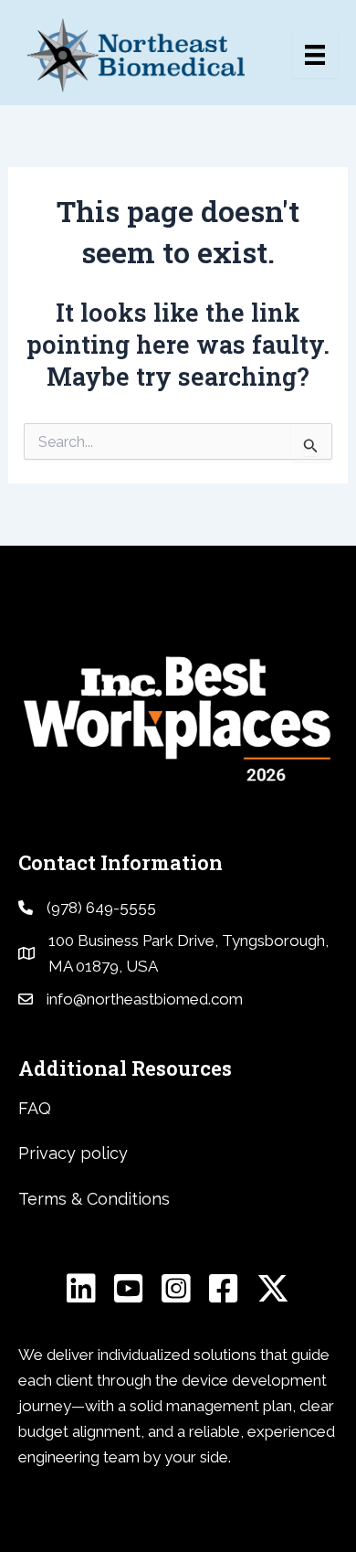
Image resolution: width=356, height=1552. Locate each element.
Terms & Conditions (94, 1198)
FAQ (34, 1108)
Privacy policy (73, 1153)
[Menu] (315, 55)
